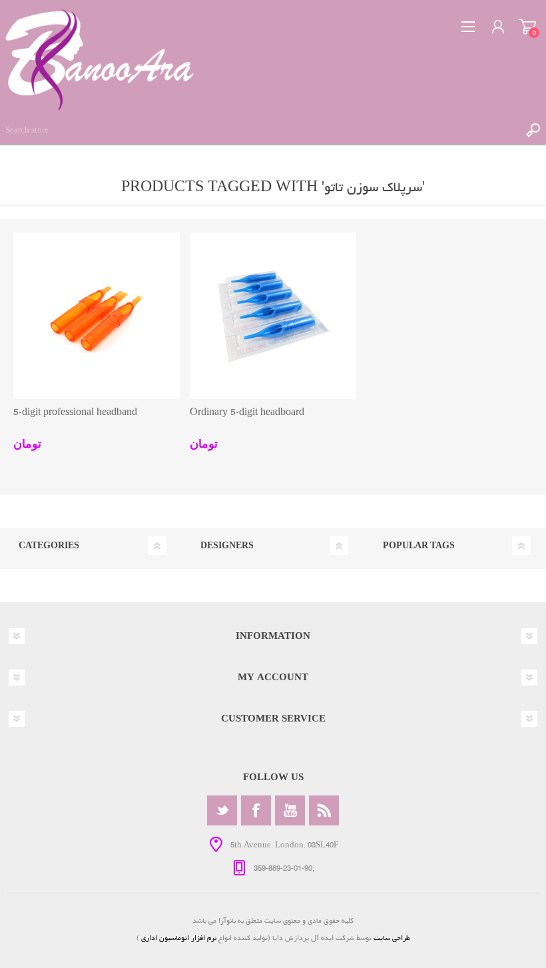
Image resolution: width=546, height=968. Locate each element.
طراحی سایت (392, 938)
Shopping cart (528, 26)
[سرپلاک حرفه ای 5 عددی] (96, 316)
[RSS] (324, 810)
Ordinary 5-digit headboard (247, 413)
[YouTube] (290, 810)
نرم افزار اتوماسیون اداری (177, 938)
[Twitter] (222, 810)
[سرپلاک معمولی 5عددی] (273, 316)
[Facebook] (256, 810)
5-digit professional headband (75, 413)
